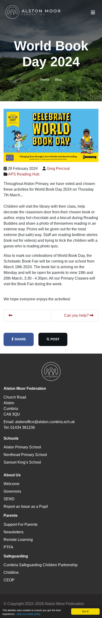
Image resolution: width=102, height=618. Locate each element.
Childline (11, 572)
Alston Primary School (22, 447)
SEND (9, 499)
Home (44, 79)
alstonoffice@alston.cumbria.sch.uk (45, 422)
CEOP (9, 580)
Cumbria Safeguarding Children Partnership (41, 565)
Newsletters (13, 532)
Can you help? (77, 315)
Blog (58, 79)
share (20, 339)
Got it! (85, 611)
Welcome (11, 484)
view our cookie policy (28, 614)
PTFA (8, 547)
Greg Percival (58, 169)
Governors (12, 491)
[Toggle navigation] (93, 12)
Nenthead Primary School (25, 455)
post (55, 339)
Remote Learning (18, 540)
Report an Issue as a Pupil (26, 506)
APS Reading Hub (23, 174)
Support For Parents (20, 524)
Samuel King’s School (22, 462)
